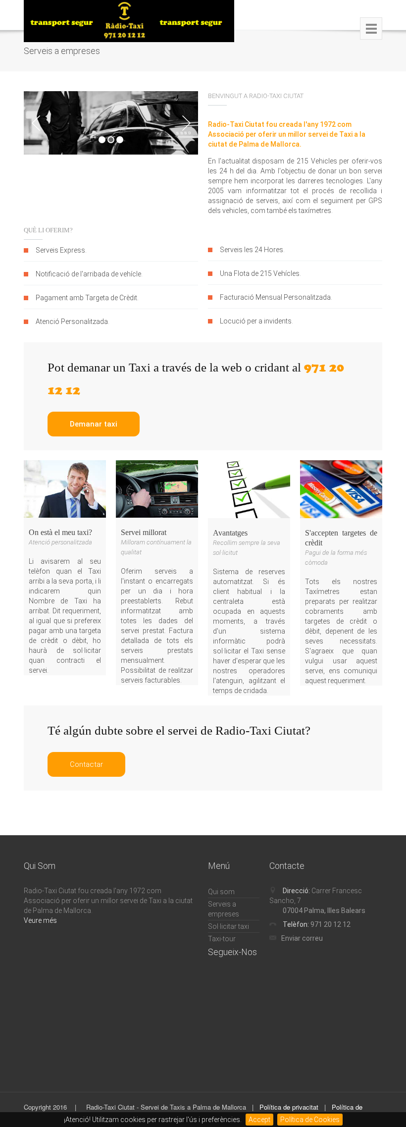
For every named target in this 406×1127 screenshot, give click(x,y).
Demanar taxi (93, 424)
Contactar (86, 764)
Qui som (221, 892)
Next (186, 123)
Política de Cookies (310, 1120)
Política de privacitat (288, 1107)
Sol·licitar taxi (228, 926)
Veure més (40, 920)
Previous (36, 123)
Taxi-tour (222, 939)
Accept (259, 1120)
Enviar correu (302, 938)
